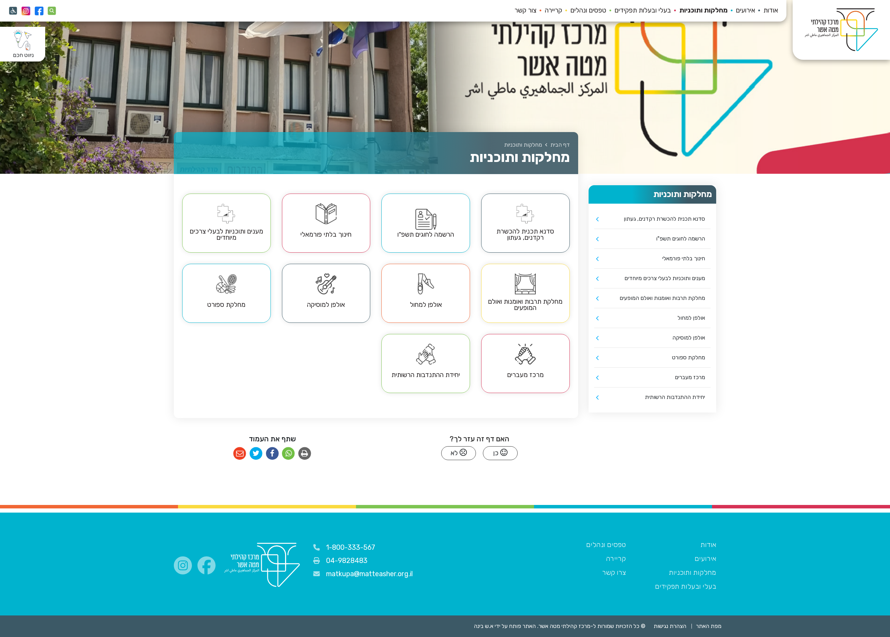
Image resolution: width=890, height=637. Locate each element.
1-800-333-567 (350, 547)
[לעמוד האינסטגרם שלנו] (26, 11)
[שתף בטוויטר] (256, 453)
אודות (770, 10)
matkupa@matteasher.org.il (369, 574)
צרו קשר (614, 572)
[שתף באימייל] (239, 453)
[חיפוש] (52, 11)
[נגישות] (13, 11)
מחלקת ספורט (688, 357)
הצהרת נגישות (670, 626)
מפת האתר (708, 626)
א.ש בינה (478, 626)
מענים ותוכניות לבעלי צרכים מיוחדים (664, 278)
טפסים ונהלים (588, 10)
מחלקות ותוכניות (703, 10)
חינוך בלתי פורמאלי (683, 258)
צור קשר (525, 10)
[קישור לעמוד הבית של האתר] (262, 565)
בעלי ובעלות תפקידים (643, 10)
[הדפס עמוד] (304, 453)
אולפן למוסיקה (688, 337)
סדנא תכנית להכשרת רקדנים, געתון (664, 218)
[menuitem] (766, 11)
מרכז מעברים (690, 377)
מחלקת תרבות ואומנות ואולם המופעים (662, 298)
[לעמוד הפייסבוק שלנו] (39, 11)
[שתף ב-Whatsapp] (288, 453)
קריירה (553, 10)
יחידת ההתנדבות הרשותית (675, 397)
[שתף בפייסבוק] (272, 453)
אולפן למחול (691, 318)
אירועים (745, 10)
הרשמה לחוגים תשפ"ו (680, 238)
